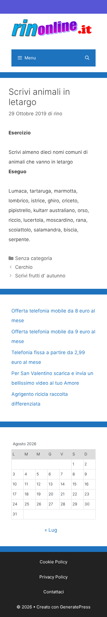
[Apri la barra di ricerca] (87, 57)
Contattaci (53, 591)
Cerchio (24, 267)
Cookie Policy (53, 561)
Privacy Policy (53, 577)
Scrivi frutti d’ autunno (40, 276)
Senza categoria (33, 258)
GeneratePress (75, 607)
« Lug (51, 530)
